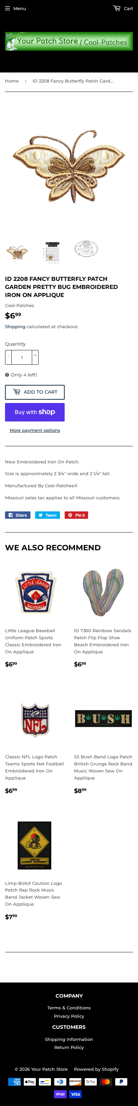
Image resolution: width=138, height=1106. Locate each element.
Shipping (15, 326)
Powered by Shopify (96, 1069)
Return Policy (69, 1047)
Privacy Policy (69, 1016)
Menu (19, 8)
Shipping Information (69, 1039)
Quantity (15, 344)
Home (12, 81)
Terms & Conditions (69, 1007)
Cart (128, 8)
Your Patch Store (49, 1069)
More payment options (35, 430)
